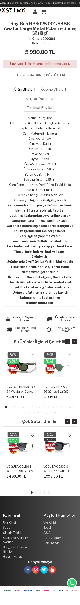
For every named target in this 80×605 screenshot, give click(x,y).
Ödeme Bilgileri (53, 89)
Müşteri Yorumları (40, 99)
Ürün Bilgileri (24, 89)
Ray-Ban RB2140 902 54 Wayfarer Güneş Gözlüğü (21, 391)
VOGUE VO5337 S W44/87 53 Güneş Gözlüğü (56, 471)
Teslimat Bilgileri (40, 108)
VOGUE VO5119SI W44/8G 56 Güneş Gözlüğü (19, 471)
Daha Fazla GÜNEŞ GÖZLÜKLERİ (41, 75)
